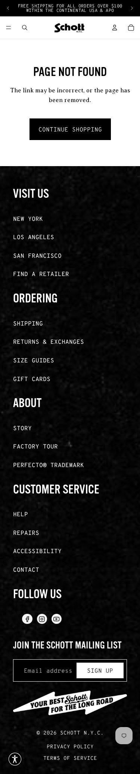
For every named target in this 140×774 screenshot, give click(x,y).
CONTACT (26, 569)
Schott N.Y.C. (82, 732)
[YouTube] (57, 619)
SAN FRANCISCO (37, 255)
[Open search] (24, 27)
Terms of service (70, 758)
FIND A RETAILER (41, 273)
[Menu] (8, 27)
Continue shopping (70, 129)
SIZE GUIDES (33, 360)
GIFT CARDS (31, 378)
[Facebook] (27, 619)
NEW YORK (28, 218)
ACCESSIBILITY (37, 550)
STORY (22, 427)
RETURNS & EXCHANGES (48, 341)
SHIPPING (28, 323)
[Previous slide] (8, 8)
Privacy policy (70, 746)
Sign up (100, 670)
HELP (20, 513)
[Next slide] (132, 8)
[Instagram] (42, 619)
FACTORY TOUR (35, 446)
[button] (14, 759)
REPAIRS (26, 532)
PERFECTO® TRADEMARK (48, 464)
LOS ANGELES (33, 236)
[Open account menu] (114, 27)
